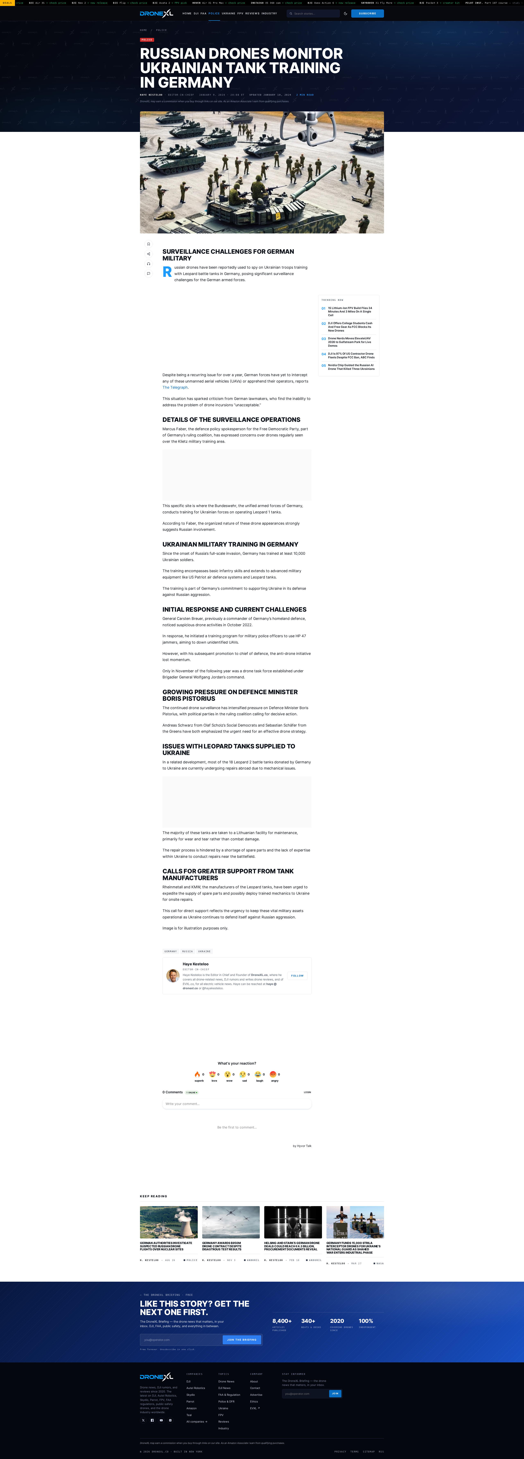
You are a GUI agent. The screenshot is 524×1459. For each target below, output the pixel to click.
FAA (204, 13)
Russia (187, 951)
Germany (171, 951)
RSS (381, 1451)
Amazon (191, 1408)
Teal (189, 1415)
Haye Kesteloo (196, 964)
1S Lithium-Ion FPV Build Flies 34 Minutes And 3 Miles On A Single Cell (350, 311)
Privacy (340, 1451)
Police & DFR (226, 1401)
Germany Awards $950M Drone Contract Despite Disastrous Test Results (222, 1246)
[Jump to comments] (149, 273)
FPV (240, 13)
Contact (255, 1388)
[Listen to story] (149, 264)
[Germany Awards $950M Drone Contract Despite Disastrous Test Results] (231, 1222)
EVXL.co (188, 984)
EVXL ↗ (255, 1408)
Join (335, 1393)
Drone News (226, 1381)
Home (187, 13)
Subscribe (367, 13)
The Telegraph (175, 387)
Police (214, 13)
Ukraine (228, 13)
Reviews (252, 13)
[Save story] (149, 244)
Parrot (190, 1401)
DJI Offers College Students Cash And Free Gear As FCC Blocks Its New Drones (350, 326)
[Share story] (149, 254)
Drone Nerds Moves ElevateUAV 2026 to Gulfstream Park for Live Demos (349, 342)
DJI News (224, 1388)
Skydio (190, 1394)
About (254, 1381)
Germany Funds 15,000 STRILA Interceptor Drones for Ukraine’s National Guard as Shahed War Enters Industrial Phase (353, 1247)
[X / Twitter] (143, 1420)
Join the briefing (242, 1339)
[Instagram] (170, 1420)
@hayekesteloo (212, 988)
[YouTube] (161, 1420)
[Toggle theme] (345, 13)
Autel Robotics (195, 1388)
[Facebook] (152, 1420)
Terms (354, 1451)
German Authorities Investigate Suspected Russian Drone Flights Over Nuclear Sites (166, 1246)
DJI (196, 13)
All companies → (196, 1421)
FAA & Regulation (229, 1394)
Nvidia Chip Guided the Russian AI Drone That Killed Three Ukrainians (351, 366)
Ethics (254, 1401)
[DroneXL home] (156, 13)
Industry (269, 13)
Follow (297, 975)
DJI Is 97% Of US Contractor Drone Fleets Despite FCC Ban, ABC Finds (351, 355)
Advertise (256, 1394)
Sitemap (369, 1451)
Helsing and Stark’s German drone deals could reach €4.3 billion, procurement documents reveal (292, 1246)
